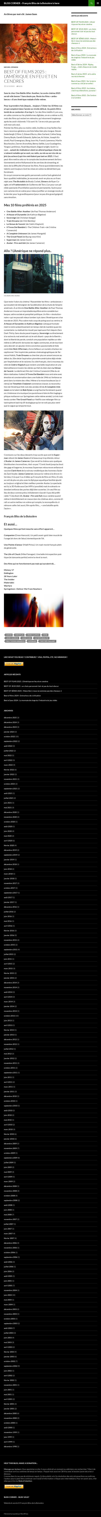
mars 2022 (8, 765)
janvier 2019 (9, 859)
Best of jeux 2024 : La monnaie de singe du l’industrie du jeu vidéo (83, 57)
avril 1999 (8, 1442)
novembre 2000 (10, 1418)
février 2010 (9, 1134)
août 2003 (8, 1328)
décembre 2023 (10, 727)
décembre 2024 (10, 722)
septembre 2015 (10, 949)
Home (45, 635)
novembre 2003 (10, 1314)
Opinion (14, 67)
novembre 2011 (10, 1063)
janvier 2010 (9, 1139)
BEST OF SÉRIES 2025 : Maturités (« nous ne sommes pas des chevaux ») (84, 40)
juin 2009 (8, 1167)
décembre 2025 (10, 717)
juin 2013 (8, 1020)
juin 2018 (8, 869)
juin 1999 (8, 1437)
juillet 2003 (8, 1333)
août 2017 (8, 897)
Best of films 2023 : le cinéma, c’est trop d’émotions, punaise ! (83, 89)
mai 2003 (8, 1342)
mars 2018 (8, 874)
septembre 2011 (10, 1072)
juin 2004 (8, 1295)
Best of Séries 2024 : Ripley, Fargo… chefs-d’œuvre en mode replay (84, 66)
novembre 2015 (10, 940)
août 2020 (8, 826)
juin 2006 (8, 1271)
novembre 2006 (10, 1248)
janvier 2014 (9, 1006)
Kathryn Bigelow (42, 638)
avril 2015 (8, 964)
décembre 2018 (10, 864)
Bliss (20, 86)
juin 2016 (8, 916)
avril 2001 (8, 1399)
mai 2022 (8, 755)
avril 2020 (8, 840)
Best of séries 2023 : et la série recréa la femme (83, 75)
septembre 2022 (10, 741)
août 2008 (8, 1205)
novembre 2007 (10, 1219)
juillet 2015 (8, 954)
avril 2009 (8, 1177)
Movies (7, 67)
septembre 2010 (10, 1106)
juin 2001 (8, 1390)
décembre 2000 (10, 1413)
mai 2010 (8, 1120)
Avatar (9, 635)
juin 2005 (8, 1281)
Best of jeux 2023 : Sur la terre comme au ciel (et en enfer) (83, 82)
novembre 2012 (10, 1044)
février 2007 (9, 1238)
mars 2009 (8, 1181)
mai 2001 (8, 1394)
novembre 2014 (10, 987)
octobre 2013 (9, 1016)
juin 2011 (8, 1077)
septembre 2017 (10, 893)
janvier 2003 (9, 1356)
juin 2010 (8, 1115)
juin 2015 (8, 959)
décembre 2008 (10, 1186)
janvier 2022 (9, 774)
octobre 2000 (9, 1423)
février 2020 (9, 845)
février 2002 (9, 1380)
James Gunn (26, 638)
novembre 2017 (10, 883)
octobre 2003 (9, 1319)
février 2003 (9, 1352)
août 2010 (8, 1110)
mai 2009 (8, 1172)
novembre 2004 (10, 1290)
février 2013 (9, 1030)
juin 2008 (8, 1210)
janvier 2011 (9, 1091)
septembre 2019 (10, 855)
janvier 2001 (9, 1408)
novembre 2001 (10, 1385)
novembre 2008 (10, 1191)
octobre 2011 (9, 1068)
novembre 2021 (10, 779)
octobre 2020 (9, 822)
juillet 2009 (8, 1162)
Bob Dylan (19, 635)
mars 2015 (8, 968)
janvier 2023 (9, 732)
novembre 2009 (10, 1148)
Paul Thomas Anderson (15, 641)
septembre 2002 (10, 1366)
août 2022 (8, 746)
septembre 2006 (10, 1257)
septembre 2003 (10, 1323)
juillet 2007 (8, 1224)
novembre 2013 (10, 1011)
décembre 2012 (10, 1039)
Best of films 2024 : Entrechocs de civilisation (22, 695)
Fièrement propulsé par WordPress (16, 1514)
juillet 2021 (8, 798)
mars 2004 (8, 1304)
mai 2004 (8, 1300)
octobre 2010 (9, 1101)
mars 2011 (8, 1087)
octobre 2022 (9, 736)
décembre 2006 (10, 1243)
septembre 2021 (10, 788)
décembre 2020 (10, 812)
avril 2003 (8, 1347)
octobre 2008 (9, 1195)
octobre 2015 (9, 945)
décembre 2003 (10, 1309)
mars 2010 (8, 1129)
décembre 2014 (10, 982)
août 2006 (8, 1262)
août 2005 (8, 1276)
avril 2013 (8, 1025)
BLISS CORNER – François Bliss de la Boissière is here (31, 3)
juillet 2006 (8, 1266)
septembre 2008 (10, 1200)
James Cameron (12, 638)
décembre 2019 (10, 850)
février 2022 (9, 769)
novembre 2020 (10, 817)
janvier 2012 (9, 1058)
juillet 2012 (8, 1049)
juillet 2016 (8, 911)
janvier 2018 (9, 878)
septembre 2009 (10, 1158)
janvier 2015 (9, 978)
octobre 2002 (9, 1361)
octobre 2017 (9, 888)
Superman (32, 641)
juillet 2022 (8, 751)
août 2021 (8, 793)
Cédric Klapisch (33, 635)
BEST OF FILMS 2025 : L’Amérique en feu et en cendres (30, 76)
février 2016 (9, 930)
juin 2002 (8, 1371)
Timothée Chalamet (47, 641)
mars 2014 (8, 1001)
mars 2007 (8, 1233)
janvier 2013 (9, 1035)
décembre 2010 (10, 1096)
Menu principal (98, 3)
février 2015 (9, 973)
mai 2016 (8, 921)
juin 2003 (8, 1337)
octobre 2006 (9, 1252)
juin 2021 (8, 803)
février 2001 (9, 1404)
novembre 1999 (10, 1432)
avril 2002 (8, 1375)
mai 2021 (8, 807)
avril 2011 (8, 1082)
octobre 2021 (9, 784)
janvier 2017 (9, 902)
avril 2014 (8, 997)
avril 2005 (8, 1285)
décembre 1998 (10, 1446)
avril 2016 (8, 926)
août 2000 (8, 1427)
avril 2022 (8, 760)
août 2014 (8, 992)
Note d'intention (25, 1481)
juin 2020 (8, 831)
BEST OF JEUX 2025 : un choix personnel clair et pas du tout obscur (83, 31)
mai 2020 (8, 836)
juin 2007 (8, 1229)
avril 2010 (8, 1124)
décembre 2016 (10, 907)
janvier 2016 (9, 935)
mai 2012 (8, 1053)
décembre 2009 (10, 1143)
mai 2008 (8, 1214)
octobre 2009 (9, 1153)
